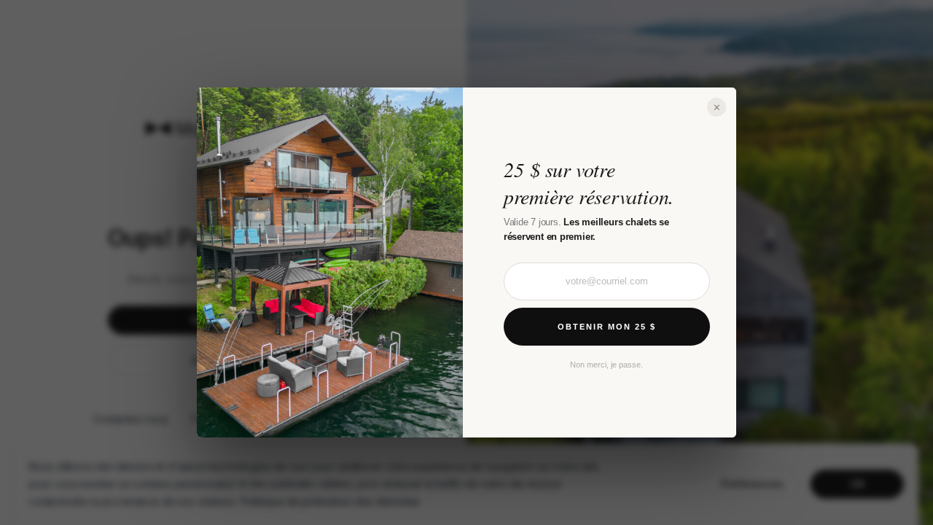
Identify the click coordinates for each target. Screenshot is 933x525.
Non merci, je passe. (606, 364)
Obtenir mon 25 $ (607, 326)
